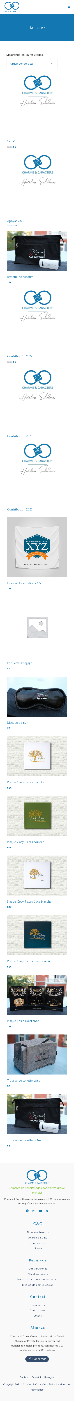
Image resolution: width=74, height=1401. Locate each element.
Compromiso (38, 1243)
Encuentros (38, 1305)
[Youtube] (40, 1211)
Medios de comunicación (38, 1284)
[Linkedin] (47, 1211)
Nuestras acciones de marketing (37, 1279)
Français (49, 1377)
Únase (38, 1248)
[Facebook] (27, 1211)
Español (36, 1377)
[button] (37, 1359)
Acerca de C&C (38, 1237)
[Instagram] (34, 1211)
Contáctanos (38, 1310)
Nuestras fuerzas (38, 1232)
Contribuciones (38, 1268)
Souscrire (12, 225)
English (24, 1377)
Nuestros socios (38, 1274)
